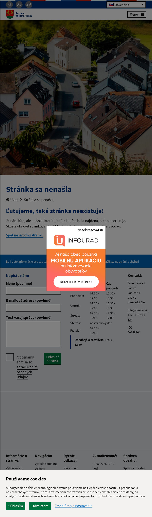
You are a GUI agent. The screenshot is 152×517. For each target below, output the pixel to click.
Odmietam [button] (39, 506)
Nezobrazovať (88, 229)
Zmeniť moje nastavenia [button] (73, 506)
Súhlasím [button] (15, 506)
